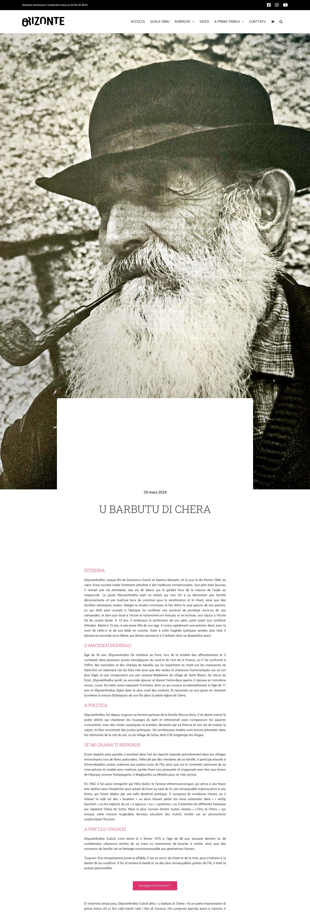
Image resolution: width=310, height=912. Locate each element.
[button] (281, 21)
